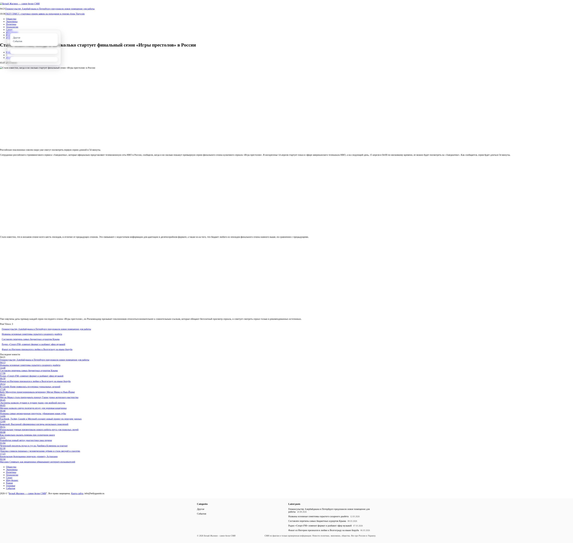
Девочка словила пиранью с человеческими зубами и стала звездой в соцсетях (40, 451)
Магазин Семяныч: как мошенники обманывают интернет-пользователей (37, 462)
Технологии (12, 27)
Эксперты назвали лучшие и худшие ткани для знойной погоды (32, 402)
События (10, 488)
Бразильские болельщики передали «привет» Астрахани (29, 456)
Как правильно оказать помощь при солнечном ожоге (27, 435)
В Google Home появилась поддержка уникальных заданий (30, 386)
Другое (200, 509)
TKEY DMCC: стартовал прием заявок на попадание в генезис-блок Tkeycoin (45, 14)
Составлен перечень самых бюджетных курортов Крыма (31, 339)
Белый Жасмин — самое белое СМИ (27, 493)
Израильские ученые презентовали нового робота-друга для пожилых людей (39, 429)
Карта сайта (77, 493)
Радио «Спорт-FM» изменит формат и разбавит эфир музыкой (33, 344)
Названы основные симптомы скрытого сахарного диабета (32, 334)
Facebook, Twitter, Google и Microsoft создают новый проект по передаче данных (41, 419)
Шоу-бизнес (12, 480)
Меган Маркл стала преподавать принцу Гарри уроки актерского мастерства (39, 397)
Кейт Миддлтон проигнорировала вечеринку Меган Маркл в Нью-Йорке (37, 392)
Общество (11, 19)
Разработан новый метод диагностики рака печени (26, 440)
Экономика (11, 21)
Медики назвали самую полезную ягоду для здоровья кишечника (33, 408)
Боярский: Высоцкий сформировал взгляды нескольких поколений (34, 424)
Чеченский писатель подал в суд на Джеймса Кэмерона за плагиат (34, 445)
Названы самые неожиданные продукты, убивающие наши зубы (33, 413)
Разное (9, 483)
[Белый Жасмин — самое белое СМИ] (20, 3)
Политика (11, 24)
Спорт (9, 29)
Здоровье (10, 485)
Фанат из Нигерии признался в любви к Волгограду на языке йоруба (37, 349)
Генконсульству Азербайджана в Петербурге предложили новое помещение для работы (50, 8)
